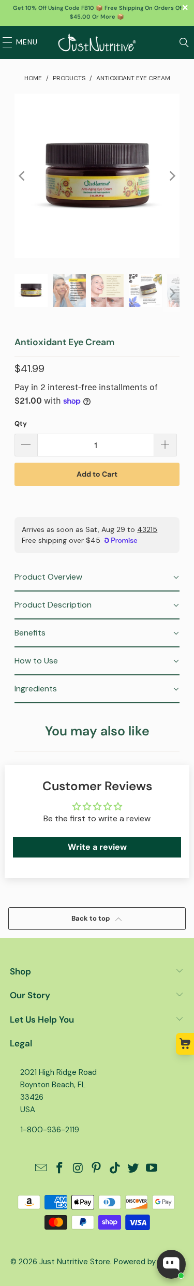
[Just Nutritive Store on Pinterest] (97, 1168)
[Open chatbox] (171, 1264)
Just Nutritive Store (74, 1262)
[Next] (171, 176)
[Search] (184, 42)
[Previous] (22, 176)
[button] (96, 578)
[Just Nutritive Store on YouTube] (152, 1168)
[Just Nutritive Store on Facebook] (59, 1168)
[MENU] (4, 42)
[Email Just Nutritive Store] (41, 1168)
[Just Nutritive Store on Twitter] (133, 1168)
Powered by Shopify (149, 1262)
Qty (20, 423)
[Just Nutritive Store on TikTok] (115, 1168)
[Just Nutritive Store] (97, 42)
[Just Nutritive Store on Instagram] (78, 1168)
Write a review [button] (97, 846)
